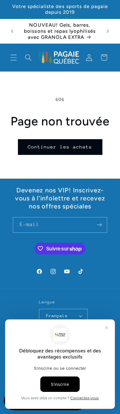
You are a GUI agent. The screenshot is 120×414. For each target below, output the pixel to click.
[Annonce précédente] (12, 31)
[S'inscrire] (99, 225)
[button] (13, 57)
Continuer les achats (60, 146)
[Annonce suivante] (108, 31)
